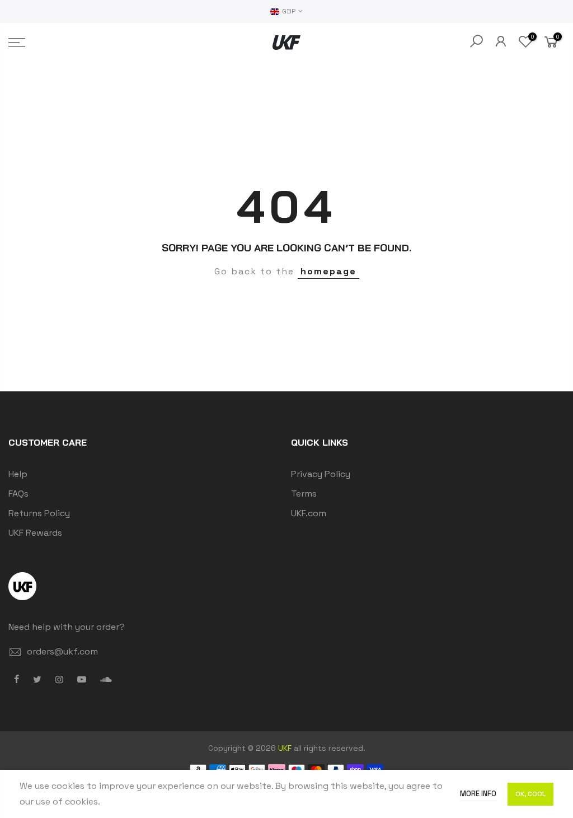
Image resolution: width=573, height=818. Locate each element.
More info (478, 793)
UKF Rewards (35, 533)
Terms (304, 493)
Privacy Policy (320, 474)
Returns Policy (39, 513)
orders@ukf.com (62, 651)
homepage (328, 271)
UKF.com (308, 513)
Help (17, 474)
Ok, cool (530, 793)
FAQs (18, 493)
